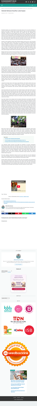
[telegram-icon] (32, 2)
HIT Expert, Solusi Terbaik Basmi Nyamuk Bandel (12, 138)
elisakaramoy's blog (8, 1)
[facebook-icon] (26, 2)
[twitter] (11, 213)
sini (24, 126)
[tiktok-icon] (35, 2)
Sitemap (22, 397)
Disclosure (18, 397)
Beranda (14, 397)
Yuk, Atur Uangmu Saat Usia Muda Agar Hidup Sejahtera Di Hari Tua (15, 140)
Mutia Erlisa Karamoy (18, 259)
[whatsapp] (25, 213)
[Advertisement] (18, 21)
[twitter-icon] (28, 2)
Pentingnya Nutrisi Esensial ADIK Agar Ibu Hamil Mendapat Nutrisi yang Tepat (17, 141)
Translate (9, 272)
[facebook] (4, 213)
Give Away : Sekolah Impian (24, 196)
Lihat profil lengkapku (18, 264)
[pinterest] (18, 213)
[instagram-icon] (30, 2)
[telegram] (32, 213)
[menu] (2, 5)
